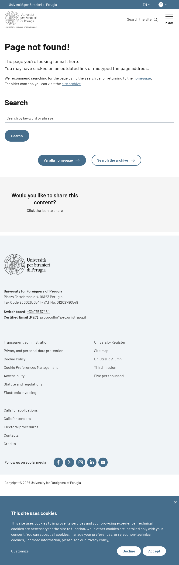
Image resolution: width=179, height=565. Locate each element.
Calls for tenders (17, 418)
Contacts (11, 435)
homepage (142, 78)
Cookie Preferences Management (31, 367)
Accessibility (14, 375)
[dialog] (89, 530)
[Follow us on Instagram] (80, 462)
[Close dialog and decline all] (175, 499)
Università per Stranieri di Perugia (33, 5)
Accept (154, 551)
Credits (10, 443)
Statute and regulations (23, 384)
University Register (110, 342)
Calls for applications (21, 410)
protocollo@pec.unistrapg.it (63, 317)
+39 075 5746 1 (38, 311)
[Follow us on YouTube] (103, 462)
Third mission (105, 367)
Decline (129, 551)
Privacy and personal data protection (33, 350)
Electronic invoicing (20, 392)
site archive (71, 83)
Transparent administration (26, 342)
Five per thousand (109, 375)
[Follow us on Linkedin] (91, 462)
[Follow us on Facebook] (58, 462)
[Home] (22, 19)
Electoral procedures (21, 427)
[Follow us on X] (69, 462)
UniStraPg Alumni (108, 359)
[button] (147, 4)
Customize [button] (20, 551)
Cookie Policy (14, 359)
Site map (101, 350)
